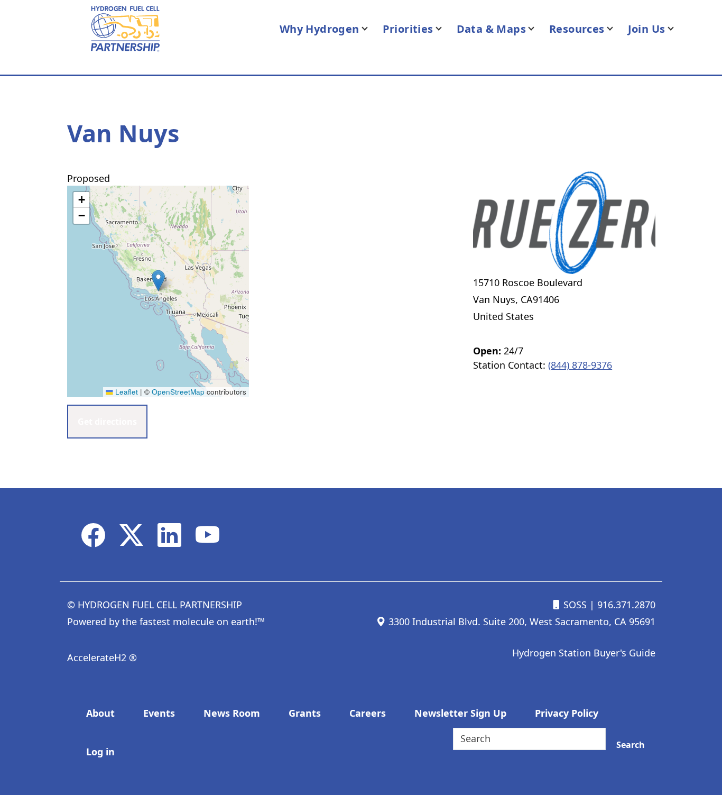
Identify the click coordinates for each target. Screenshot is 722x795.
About (100, 713)
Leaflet (125, 392)
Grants (305, 713)
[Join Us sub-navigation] (677, 29)
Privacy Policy (566, 713)
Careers (367, 713)
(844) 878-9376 (580, 365)
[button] (158, 280)
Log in (100, 751)
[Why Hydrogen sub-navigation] (371, 29)
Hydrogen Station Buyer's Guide (583, 652)
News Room (231, 713)
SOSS (574, 604)
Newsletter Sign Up (460, 713)
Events (159, 713)
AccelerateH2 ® (102, 657)
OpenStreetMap (178, 392)
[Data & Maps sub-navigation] (537, 29)
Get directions (107, 421)
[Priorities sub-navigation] (445, 29)
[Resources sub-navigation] (616, 29)
